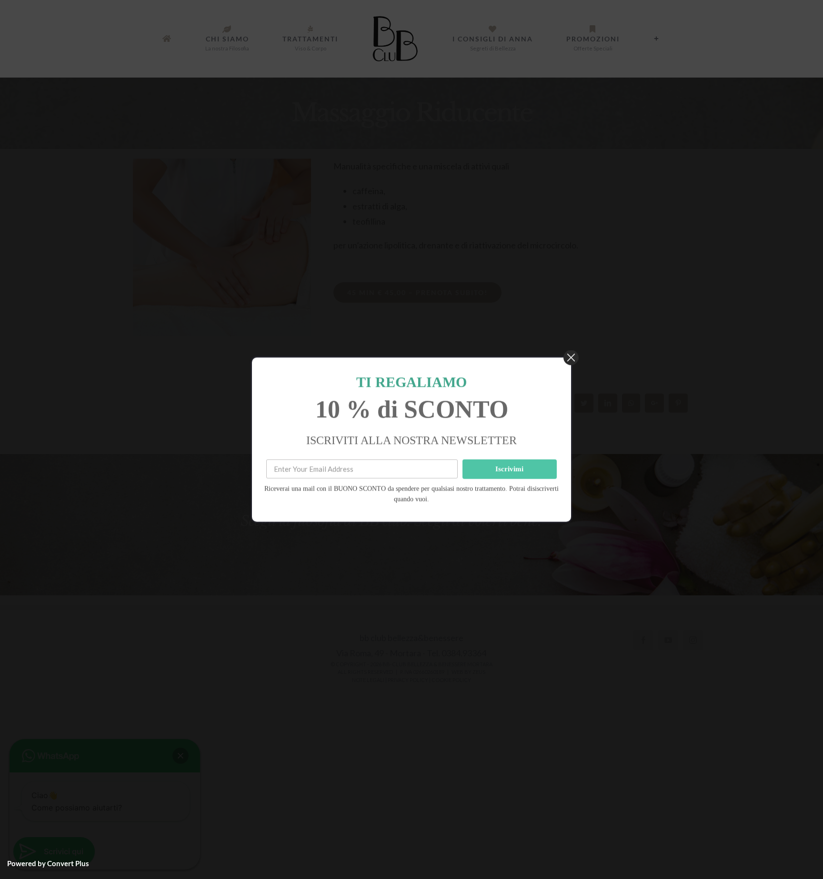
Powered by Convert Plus (48, 863)
